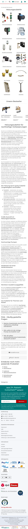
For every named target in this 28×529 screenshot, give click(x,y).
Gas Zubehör (7, 80)
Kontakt (16, 2)
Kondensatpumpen (21, 38)
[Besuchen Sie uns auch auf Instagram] (9, 477)
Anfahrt (3, 444)
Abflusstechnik (7, 376)
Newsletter (3, 452)
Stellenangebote (5, 454)
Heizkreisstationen (21, 52)
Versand (23, 510)
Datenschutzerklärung (20, 405)
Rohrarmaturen (7, 368)
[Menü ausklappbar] (3, 1)
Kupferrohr (6, 371)
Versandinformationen (6, 450)
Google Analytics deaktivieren (8, 517)
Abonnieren (21, 401)
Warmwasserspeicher (6, 141)
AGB (2, 429)
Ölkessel (3, 138)
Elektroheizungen (12, 138)
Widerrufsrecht (4, 431)
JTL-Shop (16, 524)
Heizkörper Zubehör (21, 66)
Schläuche (21, 80)
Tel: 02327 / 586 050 (7, 414)
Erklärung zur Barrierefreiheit (8, 437)
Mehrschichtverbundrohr (10, 372)
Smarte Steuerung (7, 66)
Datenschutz (4, 433)
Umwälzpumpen (21, 24)
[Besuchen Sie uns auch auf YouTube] (6, 477)
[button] (10, 1)
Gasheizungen (19, 137)
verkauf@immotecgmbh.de (9, 418)
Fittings (5, 367)
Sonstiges (21, 94)
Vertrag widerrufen (6, 507)
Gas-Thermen (22, 305)
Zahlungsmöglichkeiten (6, 448)
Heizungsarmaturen (7, 24)
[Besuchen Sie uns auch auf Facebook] (2, 477)
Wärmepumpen (12, 137)
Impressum (4, 427)
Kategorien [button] (4, 382)
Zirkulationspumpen (7, 38)
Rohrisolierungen (8, 375)
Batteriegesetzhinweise (6, 435)
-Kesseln (5, 306)
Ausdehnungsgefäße (7, 52)
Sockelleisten (7, 94)
